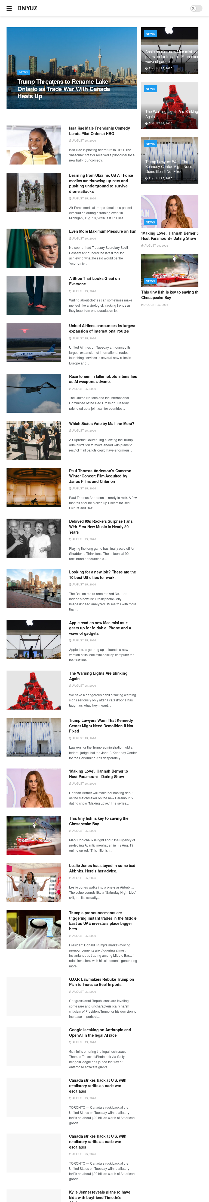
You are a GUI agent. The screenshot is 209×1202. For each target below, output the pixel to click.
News (23, 72)
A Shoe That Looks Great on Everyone (94, 281)
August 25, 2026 (32, 106)
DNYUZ (27, 8)
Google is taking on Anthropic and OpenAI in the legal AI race (100, 1032)
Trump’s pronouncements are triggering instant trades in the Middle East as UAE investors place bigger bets (103, 920)
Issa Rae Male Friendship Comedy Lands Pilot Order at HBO (99, 130)
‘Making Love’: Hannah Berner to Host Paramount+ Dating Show (98, 773)
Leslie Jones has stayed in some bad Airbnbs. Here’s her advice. (102, 868)
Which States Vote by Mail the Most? (101, 423)
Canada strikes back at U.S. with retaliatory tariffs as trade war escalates (98, 1085)
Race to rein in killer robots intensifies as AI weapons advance (103, 378)
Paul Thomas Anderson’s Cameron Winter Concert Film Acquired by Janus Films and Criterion (100, 476)
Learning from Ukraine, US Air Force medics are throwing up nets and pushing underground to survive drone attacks (101, 183)
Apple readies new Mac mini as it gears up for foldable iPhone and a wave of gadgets (100, 628)
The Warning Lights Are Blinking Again (98, 675)
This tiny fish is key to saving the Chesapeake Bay (98, 820)
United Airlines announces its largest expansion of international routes (102, 328)
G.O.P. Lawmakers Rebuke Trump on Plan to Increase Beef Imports (101, 981)
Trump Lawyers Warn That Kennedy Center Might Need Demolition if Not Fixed (101, 725)
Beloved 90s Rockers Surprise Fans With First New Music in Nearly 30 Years (101, 526)
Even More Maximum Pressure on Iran (102, 231)
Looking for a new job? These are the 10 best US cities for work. (102, 574)
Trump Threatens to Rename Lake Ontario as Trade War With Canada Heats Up (63, 88)
